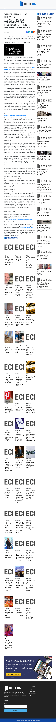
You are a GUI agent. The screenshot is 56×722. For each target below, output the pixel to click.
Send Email (10, 213)
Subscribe (15, 710)
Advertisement (32, 693)
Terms (30, 689)
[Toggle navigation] (4, 8)
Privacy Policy (32, 691)
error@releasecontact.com (26, 227)
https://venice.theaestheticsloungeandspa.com (20, 219)
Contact (31, 695)
